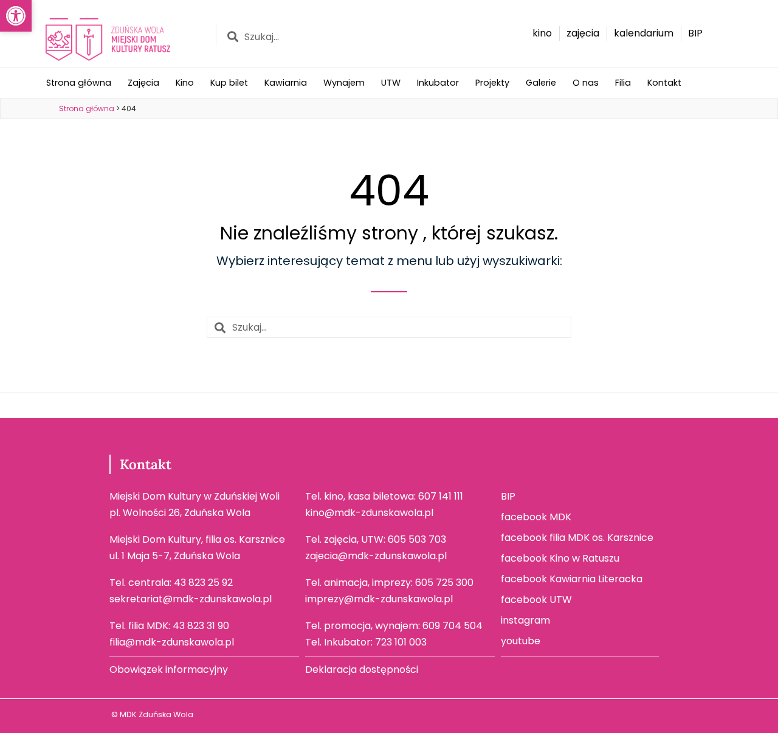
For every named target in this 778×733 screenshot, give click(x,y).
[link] (16, 16)
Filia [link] (623, 83)
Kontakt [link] (664, 83)
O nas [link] (586, 83)
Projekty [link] (492, 83)
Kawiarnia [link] (285, 83)
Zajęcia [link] (143, 83)
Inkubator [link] (438, 83)
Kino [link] (185, 83)
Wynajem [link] (344, 83)
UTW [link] (391, 83)
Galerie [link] (541, 83)
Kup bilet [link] (229, 83)
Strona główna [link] (78, 83)
